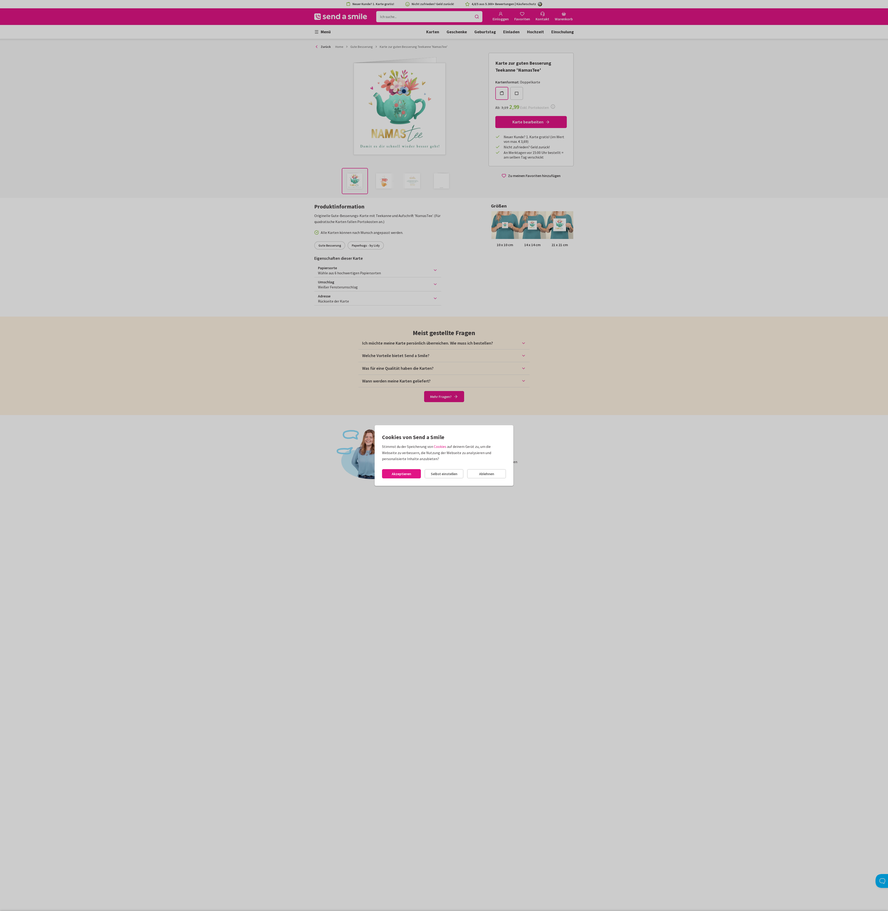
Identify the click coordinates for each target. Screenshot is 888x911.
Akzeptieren (401, 473)
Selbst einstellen (444, 473)
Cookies (440, 446)
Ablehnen (486, 473)
